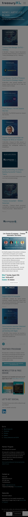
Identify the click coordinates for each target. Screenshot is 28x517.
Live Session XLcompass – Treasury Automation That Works (14, 234)
